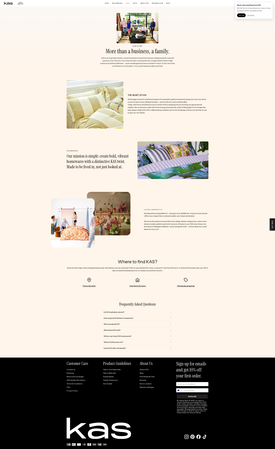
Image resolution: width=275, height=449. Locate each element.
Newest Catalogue (147, 387)
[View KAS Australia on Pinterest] (192, 437)
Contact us (71, 369)
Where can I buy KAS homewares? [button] (117, 336)
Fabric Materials (109, 373)
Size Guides (107, 384)
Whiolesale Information (76, 380)
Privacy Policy (72, 391)
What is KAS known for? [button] (113, 342)
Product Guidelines (117, 363)
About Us (146, 363)
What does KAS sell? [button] (112, 330)
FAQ (68, 387)
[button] (272, 224)
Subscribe (192, 396)
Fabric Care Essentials (112, 369)
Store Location (146, 384)
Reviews (143, 380)
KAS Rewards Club (147, 376)
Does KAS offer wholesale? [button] (115, 348)
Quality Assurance (110, 380)
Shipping (70, 373)
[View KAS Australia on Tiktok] (204, 437)
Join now (241, 15)
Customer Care (77, 363)
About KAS (144, 369)
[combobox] (179, 390)
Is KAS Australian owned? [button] (114, 312)
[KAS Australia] (8, 3)
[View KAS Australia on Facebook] (198, 437)
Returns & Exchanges (75, 376)
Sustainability (108, 376)
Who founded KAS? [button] (112, 324)
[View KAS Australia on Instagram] (186, 437)
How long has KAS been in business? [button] (118, 318)
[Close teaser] (271, 229)
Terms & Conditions (74, 384)
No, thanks (251, 15)
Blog (141, 373)
